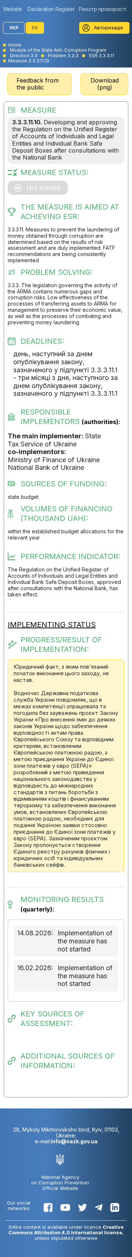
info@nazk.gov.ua (74, 1141)
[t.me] (98, 1207)
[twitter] (82, 1207)
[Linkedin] (114, 1207)
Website (12, 9)
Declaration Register (50, 9)
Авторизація (108, 27)
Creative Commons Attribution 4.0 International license (66, 1229)
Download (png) (105, 84)
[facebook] (48, 1207)
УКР (13, 27)
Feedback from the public (37, 84)
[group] (14, 9)
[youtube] (65, 1207)
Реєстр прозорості (102, 9)
